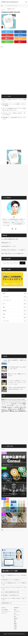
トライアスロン (14, 296)
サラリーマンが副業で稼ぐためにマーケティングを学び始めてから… (14, 576)
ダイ (14, 217)
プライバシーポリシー (5, 611)
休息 (7, 407)
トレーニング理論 (10, 403)
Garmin (10, 399)
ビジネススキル (14, 320)
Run (19, 399)
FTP (7, 399)
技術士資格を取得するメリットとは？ (8, 246)
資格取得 (22, 411)
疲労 (9, 409)
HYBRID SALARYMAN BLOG (13, 633)
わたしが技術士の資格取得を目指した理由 (9, 239)
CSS (6, 399)
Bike (3, 399)
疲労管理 (12, 409)
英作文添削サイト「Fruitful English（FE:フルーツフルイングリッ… (14, 118)
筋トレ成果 (17, 409)
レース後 (19, 405)
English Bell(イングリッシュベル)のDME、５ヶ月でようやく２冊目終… (14, 104)
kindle (16, 399)
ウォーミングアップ (12, 401)
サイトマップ (4, 613)
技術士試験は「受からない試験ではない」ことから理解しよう (13, 249)
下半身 (3, 407)
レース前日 (16, 405)
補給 (13, 411)
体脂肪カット (11, 407)
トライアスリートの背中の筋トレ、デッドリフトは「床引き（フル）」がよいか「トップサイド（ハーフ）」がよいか (17, 382)
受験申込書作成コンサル (6, 242)
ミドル (2, 405)
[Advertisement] (14, 64)
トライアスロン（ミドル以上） (8, 402)
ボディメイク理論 (19, 403)
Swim (21, 399)
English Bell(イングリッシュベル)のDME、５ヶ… (12, 579)
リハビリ (5, 405)
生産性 (4, 468)
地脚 (24, 407)
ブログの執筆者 (4, 609)
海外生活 (14, 310)
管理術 (15, 625)
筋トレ (14, 303)
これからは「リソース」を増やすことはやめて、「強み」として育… (14, 599)
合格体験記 (21, 407)
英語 (14, 317)
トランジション (17, 402)
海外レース (6, 409)
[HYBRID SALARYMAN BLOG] (12, 2)
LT (17, 399)
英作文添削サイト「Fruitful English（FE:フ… (11, 595)
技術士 (14, 293)
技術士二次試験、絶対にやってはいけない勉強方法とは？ (12, 253)
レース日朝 (23, 405)
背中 (8, 411)
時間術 (15, 623)
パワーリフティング (14, 300)
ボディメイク (16, 614)
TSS (23, 399)
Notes (14, 314)
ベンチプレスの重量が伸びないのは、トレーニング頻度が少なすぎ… (14, 583)
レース (10, 405)
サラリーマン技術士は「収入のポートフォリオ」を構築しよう (14, 100)
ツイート (3, 449)
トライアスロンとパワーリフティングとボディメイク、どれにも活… (14, 588)
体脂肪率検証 (16, 407)
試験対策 (17, 411)
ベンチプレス (5, 483)
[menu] (26, 2)
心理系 (15, 626)
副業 (14, 307)
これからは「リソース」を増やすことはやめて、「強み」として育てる (14, 114)
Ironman (12, 399)
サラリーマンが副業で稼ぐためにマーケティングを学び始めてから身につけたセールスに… (14, 109)
